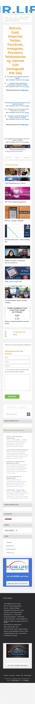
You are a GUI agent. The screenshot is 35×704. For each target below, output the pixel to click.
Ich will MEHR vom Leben (18, 665)
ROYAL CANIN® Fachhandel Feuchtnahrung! (14, 437)
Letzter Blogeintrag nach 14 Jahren (12, 603)
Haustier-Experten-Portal (15, 430)
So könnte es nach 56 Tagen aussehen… (13, 612)
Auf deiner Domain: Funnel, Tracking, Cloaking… (16, 629)
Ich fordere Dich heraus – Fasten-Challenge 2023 (15, 619)
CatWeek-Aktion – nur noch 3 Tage (15, 490)
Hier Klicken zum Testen (18, 583)
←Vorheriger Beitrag (12, 407)
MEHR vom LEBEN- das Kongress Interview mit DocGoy (16, 621)
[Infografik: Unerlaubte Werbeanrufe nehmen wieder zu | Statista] (17, 117)
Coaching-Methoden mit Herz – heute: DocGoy (15, 633)
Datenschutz (12, 675)
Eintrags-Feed (10, 546)
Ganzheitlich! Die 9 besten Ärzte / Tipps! (14, 610)
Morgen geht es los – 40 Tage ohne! (12, 614)
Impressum (6, 675)
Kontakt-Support (27, 675)
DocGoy (17, 157)
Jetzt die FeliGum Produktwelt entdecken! (17, 450)
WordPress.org (10, 552)
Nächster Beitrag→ (23, 407)
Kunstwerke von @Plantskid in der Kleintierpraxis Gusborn (15, 462)
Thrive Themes (15, 680)
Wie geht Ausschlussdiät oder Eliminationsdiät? (13, 477)
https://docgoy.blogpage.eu (17, 149)
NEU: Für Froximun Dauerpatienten (12, 606)
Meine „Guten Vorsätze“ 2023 (11, 627)
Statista (27, 80)
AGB (22, 675)
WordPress (26, 680)
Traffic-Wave (24, 90)
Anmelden (9, 542)
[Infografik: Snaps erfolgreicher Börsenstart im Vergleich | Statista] (17, 85)
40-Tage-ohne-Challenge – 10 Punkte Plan (14, 617)
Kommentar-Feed (11, 549)
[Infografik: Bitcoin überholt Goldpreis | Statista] (17, 78)
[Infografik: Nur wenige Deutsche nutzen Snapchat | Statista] (17, 104)
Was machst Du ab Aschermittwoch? (12, 624)
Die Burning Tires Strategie (10, 635)
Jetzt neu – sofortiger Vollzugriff (11, 608)
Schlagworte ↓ (27, 157)
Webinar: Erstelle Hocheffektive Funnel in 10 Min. (16, 631)
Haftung (18, 675)
